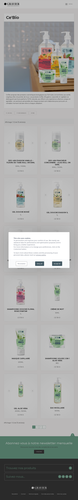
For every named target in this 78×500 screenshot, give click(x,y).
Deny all (39, 264)
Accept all (57, 264)
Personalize (21, 264)
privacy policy (41, 255)
